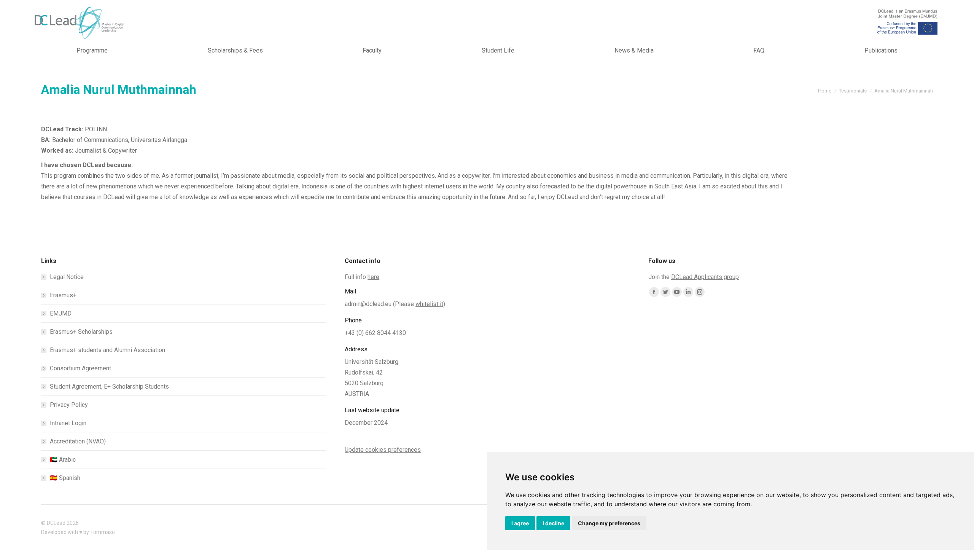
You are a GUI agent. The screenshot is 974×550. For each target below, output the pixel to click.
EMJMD (61, 313)
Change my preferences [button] (609, 523)
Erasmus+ (63, 295)
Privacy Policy (69, 404)
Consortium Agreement (80, 368)
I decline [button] (553, 523)
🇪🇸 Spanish (65, 477)
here (373, 277)
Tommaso (102, 532)
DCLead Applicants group (705, 277)
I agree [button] (520, 523)
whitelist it (429, 304)
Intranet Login (68, 423)
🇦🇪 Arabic (63, 459)
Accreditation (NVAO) (78, 441)
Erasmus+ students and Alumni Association (107, 350)
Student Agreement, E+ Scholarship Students (109, 386)
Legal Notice (67, 277)
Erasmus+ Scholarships (81, 331)
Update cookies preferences (383, 449)
